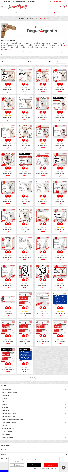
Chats (3, 401)
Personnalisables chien (9, 413)
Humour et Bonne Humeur (9, 392)
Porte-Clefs (5, 410)
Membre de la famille (8, 428)
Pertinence (61, 62)
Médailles (5, 407)
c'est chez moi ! (6, 434)
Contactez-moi (31, 1)
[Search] (54, 13)
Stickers (4, 404)
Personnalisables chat (8, 416)
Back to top (42, 378)
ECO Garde (5, 425)
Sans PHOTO (5, 395)
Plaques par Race (7, 389)
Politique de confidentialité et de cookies (46, 468)
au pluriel (5, 398)
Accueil (3, 385)
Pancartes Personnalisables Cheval (12, 419)
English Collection (7, 437)
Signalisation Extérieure (9, 422)
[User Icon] (61, 7)
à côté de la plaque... (8, 431)
